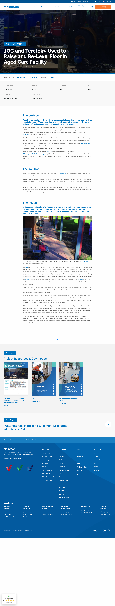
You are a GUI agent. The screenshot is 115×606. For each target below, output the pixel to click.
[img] (11, 7)
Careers (73, 2)
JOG (24, 261)
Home (5, 67)
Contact (85, 2)
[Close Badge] (16, 594)
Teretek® (49, 151)
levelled (30, 306)
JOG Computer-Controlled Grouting (33, 154)
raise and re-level (85, 144)
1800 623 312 (97, 2)
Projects (12, 67)
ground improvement (41, 282)
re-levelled (63, 174)
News (79, 2)
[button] (57, 339)
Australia (108, 2)
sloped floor (26, 134)
